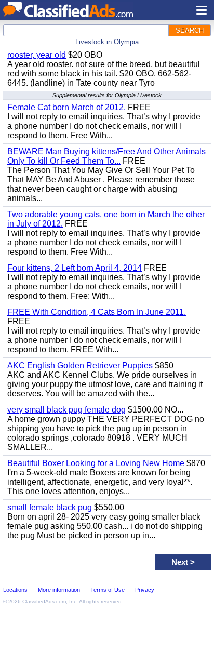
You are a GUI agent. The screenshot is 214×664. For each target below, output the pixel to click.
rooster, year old (36, 54)
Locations (15, 590)
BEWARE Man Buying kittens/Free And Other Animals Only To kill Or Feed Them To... (106, 156)
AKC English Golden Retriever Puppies (80, 365)
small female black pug (49, 507)
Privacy (144, 590)
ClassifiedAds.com (44, 601)
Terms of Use (107, 590)
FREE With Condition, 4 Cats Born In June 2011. (96, 312)
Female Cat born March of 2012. (66, 107)
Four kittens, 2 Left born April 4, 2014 (74, 267)
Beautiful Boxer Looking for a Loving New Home (95, 463)
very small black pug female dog (66, 409)
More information (59, 590)
